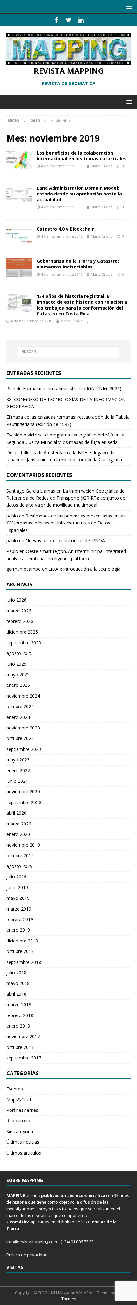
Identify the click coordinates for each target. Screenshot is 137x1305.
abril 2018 (16, 994)
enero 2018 (18, 1026)
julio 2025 (16, 664)
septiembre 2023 (23, 749)
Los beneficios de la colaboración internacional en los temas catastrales (81, 156)
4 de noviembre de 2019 (62, 166)
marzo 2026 (18, 611)
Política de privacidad (26, 1254)
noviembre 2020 (23, 791)
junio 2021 (17, 781)
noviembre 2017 (23, 1036)
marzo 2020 (18, 824)
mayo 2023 (18, 760)
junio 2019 (17, 887)
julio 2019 (16, 877)
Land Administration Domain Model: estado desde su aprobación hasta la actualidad (79, 193)
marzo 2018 (18, 1004)
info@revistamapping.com (31, 1241)
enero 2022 (18, 770)
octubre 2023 (20, 738)
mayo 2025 (18, 674)
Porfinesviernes (22, 1110)
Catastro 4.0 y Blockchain (66, 229)
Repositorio (18, 1121)
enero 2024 (18, 717)
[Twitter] (68, 20)
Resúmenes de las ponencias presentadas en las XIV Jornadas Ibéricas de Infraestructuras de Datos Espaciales (66, 523)
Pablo (12, 551)
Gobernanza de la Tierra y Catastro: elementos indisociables (78, 264)
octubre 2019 (20, 856)
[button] (128, 6)
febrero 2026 (19, 621)
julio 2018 (16, 973)
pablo (12, 516)
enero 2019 (18, 930)
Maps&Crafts (20, 1099)
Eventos (14, 1089)
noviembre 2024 (23, 696)
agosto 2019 (19, 866)
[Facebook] (56, 20)
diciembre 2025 (22, 632)
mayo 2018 (18, 983)
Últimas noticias (22, 1142)
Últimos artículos (23, 1153)
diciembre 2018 (22, 941)
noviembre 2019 (23, 845)
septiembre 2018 (23, 962)
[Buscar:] (69, 351)
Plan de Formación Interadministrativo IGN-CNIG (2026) (63, 388)
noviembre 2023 (23, 728)
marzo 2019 (18, 909)
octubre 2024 (20, 706)
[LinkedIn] (81, 20)
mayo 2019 (18, 898)
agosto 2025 (19, 653)
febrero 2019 (19, 919)
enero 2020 (18, 834)
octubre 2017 (20, 1047)
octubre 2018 (20, 951)
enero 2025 (18, 685)
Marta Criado (102, 166)
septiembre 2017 (23, 1058)
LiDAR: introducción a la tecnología (84, 569)
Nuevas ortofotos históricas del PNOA (65, 541)
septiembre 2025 (23, 643)
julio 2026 (16, 600)
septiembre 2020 (23, 802)
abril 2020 (16, 813)
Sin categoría (19, 1131)
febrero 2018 (19, 1015)
